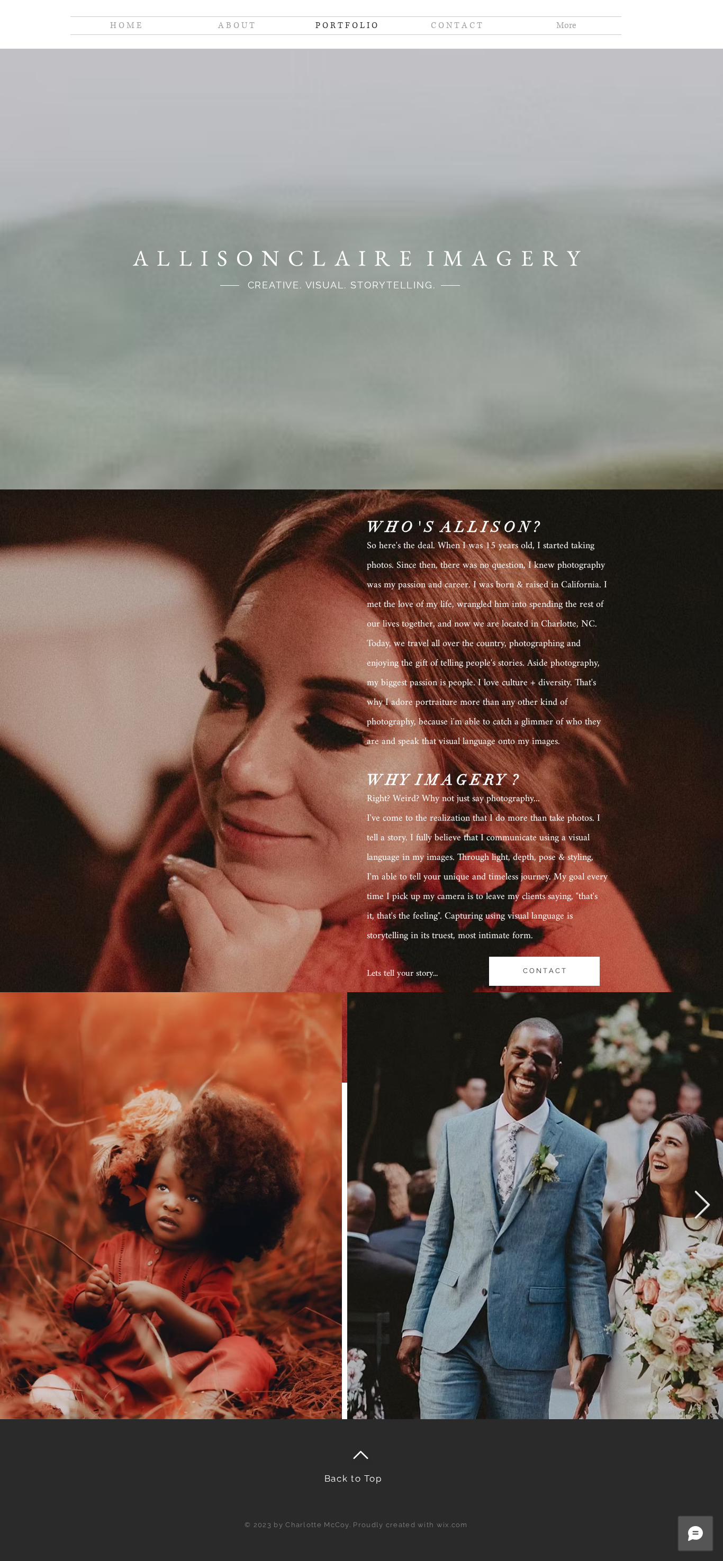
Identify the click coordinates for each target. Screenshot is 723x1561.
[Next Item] (702, 1206)
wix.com (452, 1525)
